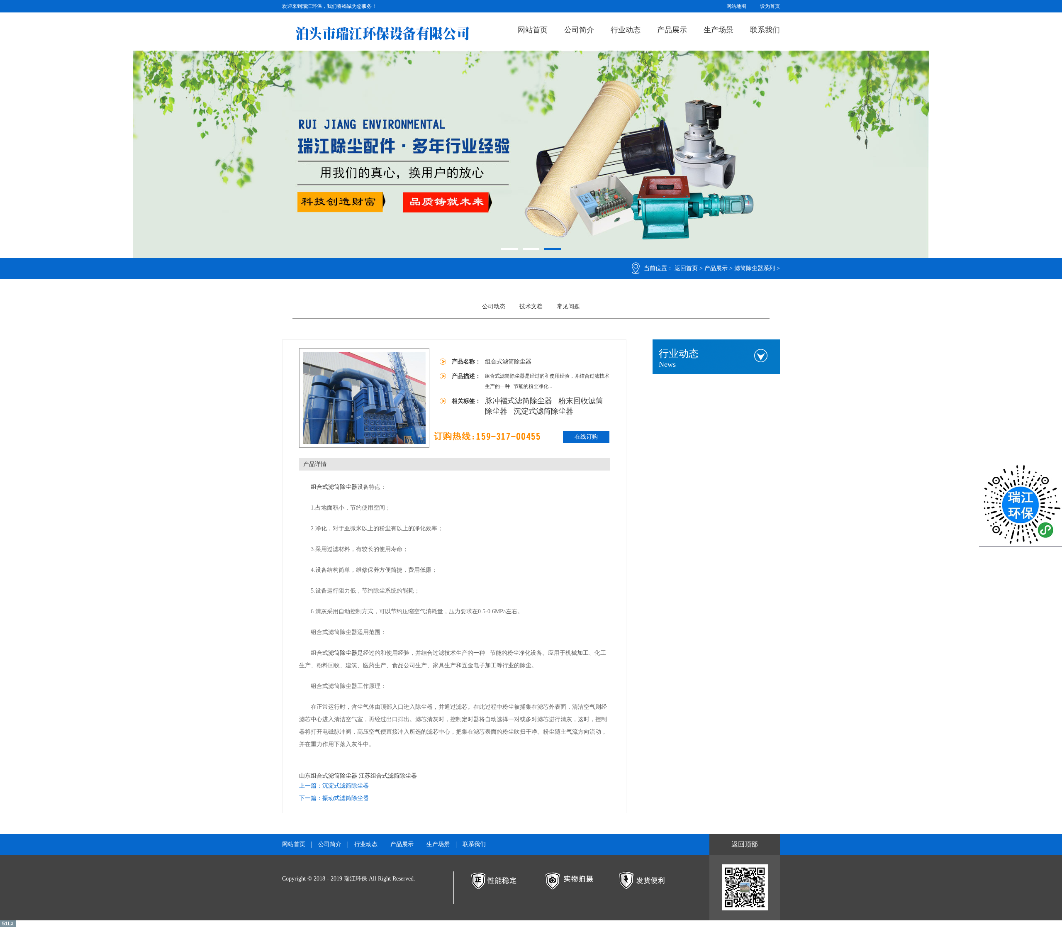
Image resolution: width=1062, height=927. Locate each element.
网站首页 (533, 30)
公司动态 (493, 306)
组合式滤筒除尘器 (334, 487)
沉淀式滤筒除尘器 (543, 411)
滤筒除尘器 (342, 653)
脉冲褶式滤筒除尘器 (519, 401)
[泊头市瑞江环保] (382, 33)
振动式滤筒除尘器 (345, 798)
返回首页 (686, 268)
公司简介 (579, 30)
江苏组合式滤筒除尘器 (388, 776)
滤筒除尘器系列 (754, 268)
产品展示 (672, 30)
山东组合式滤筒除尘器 (328, 776)
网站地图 (736, 6)
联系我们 (765, 30)
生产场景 (718, 30)
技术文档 (531, 306)
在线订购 (586, 437)
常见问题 (568, 306)
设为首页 (770, 6)
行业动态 (626, 30)
